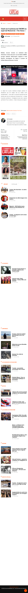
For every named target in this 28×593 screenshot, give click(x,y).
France (13, 366)
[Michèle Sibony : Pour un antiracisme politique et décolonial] (6, 379)
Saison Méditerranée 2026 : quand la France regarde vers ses (19, 450)
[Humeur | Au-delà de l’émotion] (6, 355)
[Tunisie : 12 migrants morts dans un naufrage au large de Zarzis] (6, 484)
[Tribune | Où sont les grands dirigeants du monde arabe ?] (6, 393)
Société (22, 33)
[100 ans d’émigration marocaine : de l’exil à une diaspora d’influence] (6, 470)
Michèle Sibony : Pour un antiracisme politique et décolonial (18, 378)
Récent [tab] (6, 184)
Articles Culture (15, 267)
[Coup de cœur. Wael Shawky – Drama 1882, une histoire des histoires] (6, 280)
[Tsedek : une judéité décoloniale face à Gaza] (6, 369)
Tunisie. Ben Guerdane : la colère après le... (18, 190)
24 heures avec (15, 433)
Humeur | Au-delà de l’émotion (17, 354)
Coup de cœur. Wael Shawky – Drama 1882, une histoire (19, 280)
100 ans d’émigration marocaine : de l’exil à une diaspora (19, 469)
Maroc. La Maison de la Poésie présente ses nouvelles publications (18, 426)
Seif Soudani (7, 36)
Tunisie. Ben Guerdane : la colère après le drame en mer (14, 3)
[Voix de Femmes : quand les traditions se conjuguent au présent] (6, 460)
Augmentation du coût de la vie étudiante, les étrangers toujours (19, 493)
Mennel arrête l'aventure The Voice (14, 110)
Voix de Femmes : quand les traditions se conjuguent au (19, 459)
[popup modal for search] (25, 18)
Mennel (13, 113)
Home (4, 23)
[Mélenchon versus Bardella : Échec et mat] (6, 345)
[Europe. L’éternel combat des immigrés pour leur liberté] (6, 335)
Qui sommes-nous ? (14, 587)
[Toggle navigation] (3, 18)
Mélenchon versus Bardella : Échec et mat (19, 345)
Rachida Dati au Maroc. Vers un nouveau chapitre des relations (19, 436)
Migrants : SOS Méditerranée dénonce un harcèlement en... (17, 207)
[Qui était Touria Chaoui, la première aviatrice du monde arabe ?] (6, 270)
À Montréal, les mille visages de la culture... (18, 198)
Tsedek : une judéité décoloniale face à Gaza (18, 368)
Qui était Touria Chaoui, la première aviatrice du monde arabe (19, 270)
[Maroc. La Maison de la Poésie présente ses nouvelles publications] (6, 426)
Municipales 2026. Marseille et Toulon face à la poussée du (19, 416)
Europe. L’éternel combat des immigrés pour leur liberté (18, 335)
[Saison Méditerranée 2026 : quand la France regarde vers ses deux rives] (6, 450)
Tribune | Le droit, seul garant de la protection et (19, 402)
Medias (17, 33)
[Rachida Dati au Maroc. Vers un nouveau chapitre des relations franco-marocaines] (6, 436)
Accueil (9, 23)
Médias (8, 113)
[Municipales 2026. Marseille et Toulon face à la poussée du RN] (6, 416)
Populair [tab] (14, 184)
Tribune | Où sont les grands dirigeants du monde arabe (19, 392)
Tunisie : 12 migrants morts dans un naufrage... (18, 215)
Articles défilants (10, 33)
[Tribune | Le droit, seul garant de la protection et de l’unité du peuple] (6, 402)
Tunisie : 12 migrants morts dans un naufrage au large (19, 483)
